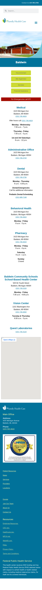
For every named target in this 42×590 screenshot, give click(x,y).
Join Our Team (8, 504)
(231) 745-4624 (8, 429)
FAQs (5, 545)
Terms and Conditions (11, 553)
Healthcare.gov (8, 532)
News (5, 475)
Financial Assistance (21, 91)
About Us (6, 508)
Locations (6, 488)
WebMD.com (7, 541)
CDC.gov (6, 528)
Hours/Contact (21, 73)
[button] (36, 22)
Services (21, 85)
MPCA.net (7, 536)
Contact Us (7, 512)
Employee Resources (10, 523)
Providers (6, 484)
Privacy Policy (8, 549)
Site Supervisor (21, 79)
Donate (5, 499)
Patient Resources (9, 471)
